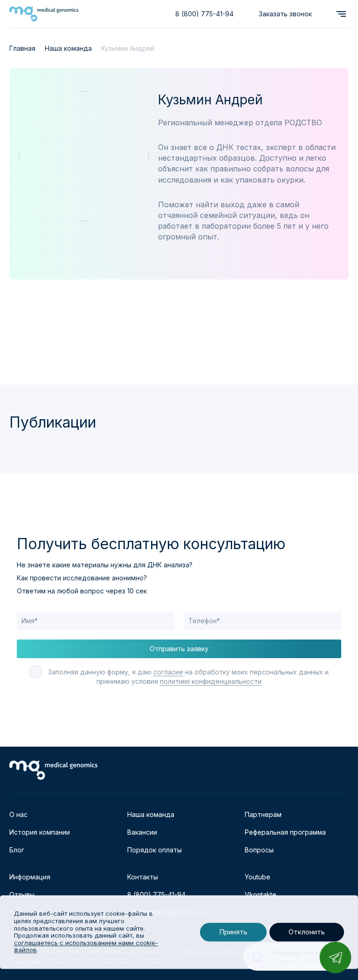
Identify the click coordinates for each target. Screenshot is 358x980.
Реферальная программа (285, 832)
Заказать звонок (285, 14)
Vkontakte (260, 894)
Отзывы (21, 894)
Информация (29, 877)
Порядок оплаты (154, 850)
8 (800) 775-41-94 (204, 14)
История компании (39, 832)
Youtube (257, 877)
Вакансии (142, 832)
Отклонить (307, 932)
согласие (168, 672)
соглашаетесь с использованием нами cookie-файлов (86, 946)
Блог (16, 850)
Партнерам (263, 814)
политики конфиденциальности (211, 681)
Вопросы (259, 850)
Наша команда (150, 814)
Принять (233, 932)
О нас (18, 814)
